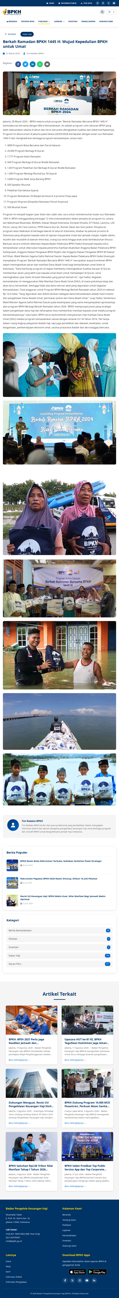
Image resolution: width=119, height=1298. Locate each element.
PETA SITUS (88, 3)
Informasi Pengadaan (16, 1282)
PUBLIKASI (43, 21)
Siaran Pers (59, 963)
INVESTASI (72, 21)
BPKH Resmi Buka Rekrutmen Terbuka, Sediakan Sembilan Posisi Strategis (60, 861)
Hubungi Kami (69, 1245)
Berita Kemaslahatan (59, 930)
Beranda (66, 1214)
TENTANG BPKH (27, 21)
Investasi (59, 947)
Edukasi (59, 938)
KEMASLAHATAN (88, 21)
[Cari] (102, 11)
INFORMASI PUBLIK (68, 3)
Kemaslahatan (69, 1235)
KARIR (51, 3)
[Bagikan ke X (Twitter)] (25, 64)
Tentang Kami (69, 1220)
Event (8, 1261)
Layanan (66, 1230)
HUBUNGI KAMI (106, 21)
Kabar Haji (59, 955)
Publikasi (66, 1225)
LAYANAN (58, 21)
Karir (8, 1271)
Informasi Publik (14, 1276)
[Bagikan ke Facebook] (18, 64)
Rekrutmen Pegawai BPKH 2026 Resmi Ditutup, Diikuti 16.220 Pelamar (59, 878)
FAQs (8, 1266)
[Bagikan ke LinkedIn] (33, 64)
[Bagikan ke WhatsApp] (40, 64)
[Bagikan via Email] (47, 64)
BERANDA (12, 21)
